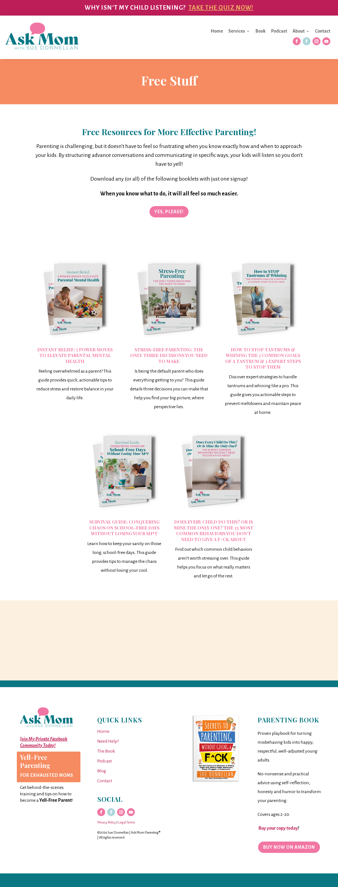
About (298, 31)
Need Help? (108, 741)
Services (236, 31)
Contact (322, 31)
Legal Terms (126, 822)
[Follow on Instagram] (316, 41)
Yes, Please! (169, 211)
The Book (106, 751)
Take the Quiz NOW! (221, 7)
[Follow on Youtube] (326, 41)
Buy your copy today (278, 828)
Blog (101, 770)
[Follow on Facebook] (297, 41)
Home (217, 31)
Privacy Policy (106, 822)
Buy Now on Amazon (289, 847)
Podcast (279, 31)
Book (260, 31)
